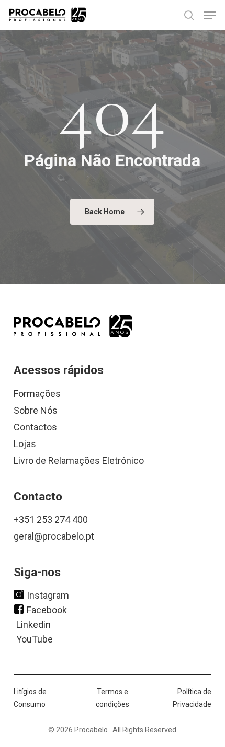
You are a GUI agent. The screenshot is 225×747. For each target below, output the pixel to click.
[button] (210, 15)
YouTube (34, 639)
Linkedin (33, 624)
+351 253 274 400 (51, 519)
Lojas (25, 443)
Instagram (48, 595)
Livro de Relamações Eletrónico (79, 460)
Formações (37, 393)
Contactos (35, 427)
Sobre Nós (36, 410)
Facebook (47, 609)
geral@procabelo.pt (54, 536)
